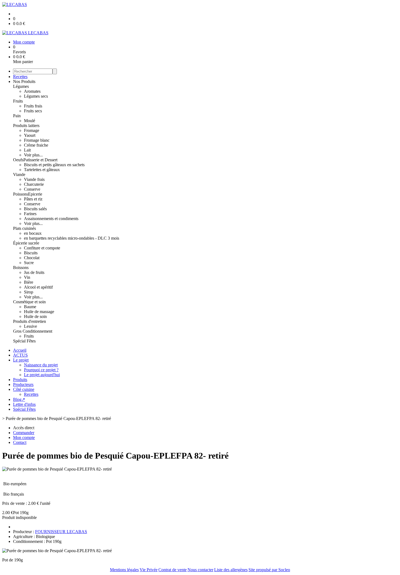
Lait (27, 150)
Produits (20, 379)
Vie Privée (149, 569)
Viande (19, 174)
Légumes (21, 86)
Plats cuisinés (24, 228)
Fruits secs (33, 111)
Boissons (21, 267)
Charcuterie (34, 184)
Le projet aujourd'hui (42, 374)
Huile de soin (35, 316)
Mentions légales (124, 569)
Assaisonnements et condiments (51, 218)
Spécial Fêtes (24, 341)
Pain (17, 115)
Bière (28, 282)
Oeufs (18, 159)
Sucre (29, 262)
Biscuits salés (35, 208)
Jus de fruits (34, 272)
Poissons (20, 194)
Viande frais (34, 179)
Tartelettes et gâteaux (42, 169)
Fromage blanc (37, 140)
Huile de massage (39, 311)
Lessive (30, 326)
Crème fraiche (36, 145)
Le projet (21, 360)
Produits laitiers (26, 125)
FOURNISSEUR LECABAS (61, 531)
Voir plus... (33, 155)
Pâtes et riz (33, 199)
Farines (30, 213)
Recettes (20, 76)
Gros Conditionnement (32, 331)
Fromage (31, 130)
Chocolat (31, 257)
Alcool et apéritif (38, 287)
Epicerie (35, 194)
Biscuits (31, 253)
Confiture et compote (42, 248)
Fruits (18, 101)
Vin (27, 277)
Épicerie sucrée (26, 243)
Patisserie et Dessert (40, 159)
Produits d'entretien (29, 321)
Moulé (29, 120)
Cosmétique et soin (29, 301)
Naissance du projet (41, 365)
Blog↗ (19, 399)
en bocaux (33, 233)
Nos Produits (24, 81)
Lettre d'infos (24, 404)
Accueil (19, 350)
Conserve (32, 189)
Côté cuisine (23, 389)
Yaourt (29, 135)
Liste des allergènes (231, 569)
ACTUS (20, 355)
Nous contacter (200, 569)
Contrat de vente (172, 569)
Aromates (32, 91)
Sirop (28, 292)
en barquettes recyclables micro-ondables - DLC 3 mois (71, 238)
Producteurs (23, 384)
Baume (30, 306)
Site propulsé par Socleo (269, 569)
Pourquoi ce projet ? (41, 369)
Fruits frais (33, 106)
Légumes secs (36, 96)
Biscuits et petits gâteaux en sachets (54, 164)
